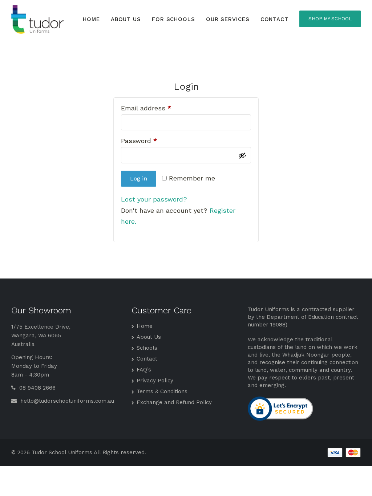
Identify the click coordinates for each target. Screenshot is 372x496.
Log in (138, 178)
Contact (274, 19)
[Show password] (242, 155)
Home (91, 19)
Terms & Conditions (162, 391)
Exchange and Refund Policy (174, 402)
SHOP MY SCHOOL (330, 18)
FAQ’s (144, 369)
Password (139, 141)
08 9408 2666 (36, 388)
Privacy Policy (155, 380)
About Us (126, 19)
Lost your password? (154, 199)
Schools (147, 348)
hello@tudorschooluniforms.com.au (66, 401)
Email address (146, 108)
